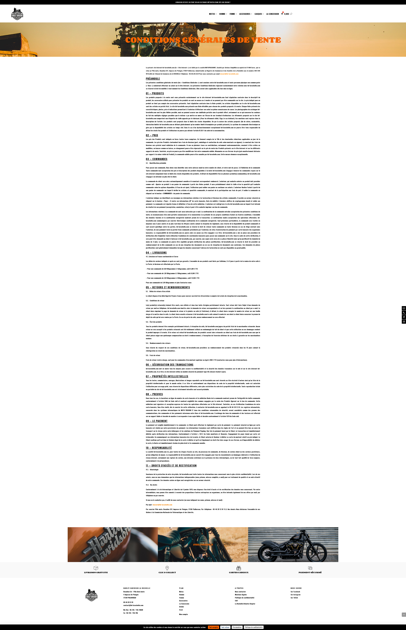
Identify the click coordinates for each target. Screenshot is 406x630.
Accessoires (244, 14)
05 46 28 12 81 (128, 602)
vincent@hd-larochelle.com (229, 74)
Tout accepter (213, 627)
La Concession (272, 14)
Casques (258, 14)
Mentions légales (241, 594)
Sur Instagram (295, 594)
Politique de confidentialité (244, 597)
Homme (222, 14)
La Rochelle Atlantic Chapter (245, 603)
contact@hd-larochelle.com (133, 605)
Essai (181, 610)
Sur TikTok (294, 597)
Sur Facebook (295, 591)
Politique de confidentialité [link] (254, 627)
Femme (232, 14)
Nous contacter (240, 591)
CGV (236, 600)
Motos (212, 14)
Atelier (181, 606)
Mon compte (183, 614)
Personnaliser (237, 627)
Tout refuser (225, 627)
